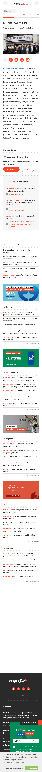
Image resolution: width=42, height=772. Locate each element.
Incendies (17, 208)
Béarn (20, 11)
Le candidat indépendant (14, 68)
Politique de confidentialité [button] (13, 762)
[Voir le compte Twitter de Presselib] (18, 688)
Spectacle (20, 224)
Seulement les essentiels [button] (14, 768)
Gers (16, 222)
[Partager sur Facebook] (11, 60)
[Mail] (28, 60)
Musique (13, 227)
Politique (21, 194)
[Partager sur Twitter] (16, 60)
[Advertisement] (21, 608)
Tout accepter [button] (32, 768)
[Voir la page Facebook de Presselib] (13, 688)
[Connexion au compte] (36, 3)
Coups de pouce (15, 210)
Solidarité (26, 208)
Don (23, 210)
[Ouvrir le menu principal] (5, 3)
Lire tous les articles (32, 344)
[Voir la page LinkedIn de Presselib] (23, 688)
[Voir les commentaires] (5, 60)
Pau (15, 194)
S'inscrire (27, 169)
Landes (11, 222)
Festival (27, 224)
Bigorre (13, 224)
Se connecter (11, 169)
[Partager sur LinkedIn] (22, 60)
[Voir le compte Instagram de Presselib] (28, 688)
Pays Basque (30, 222)
